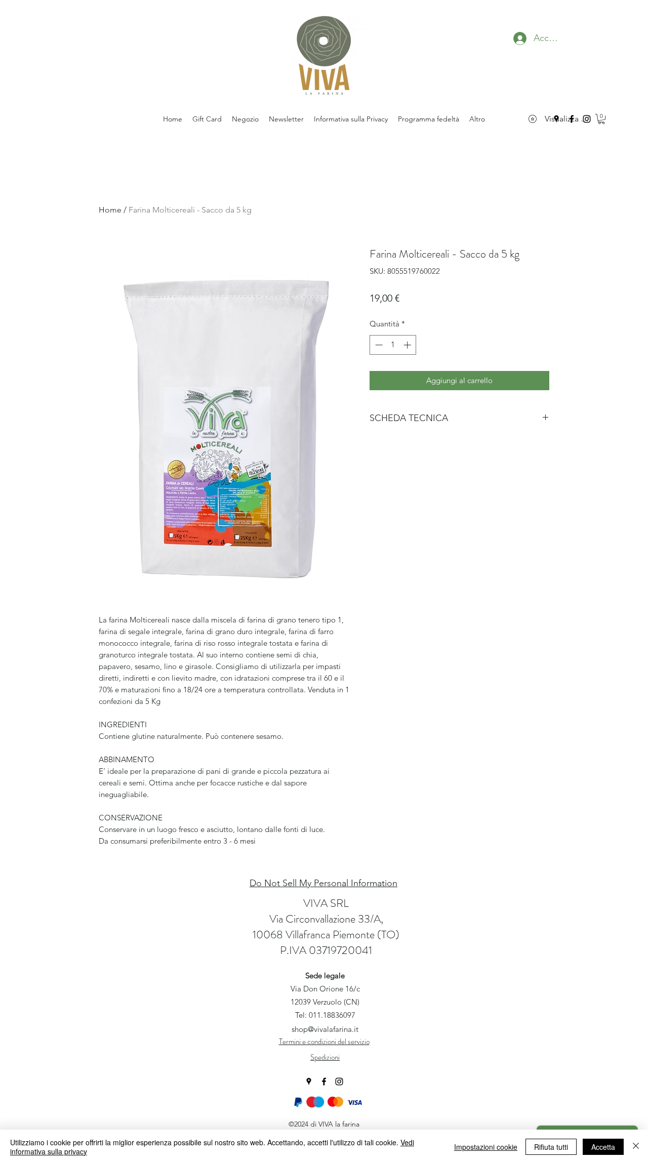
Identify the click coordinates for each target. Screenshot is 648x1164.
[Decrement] (378, 345)
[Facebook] (324, 1081)
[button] (601, 119)
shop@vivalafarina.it (325, 1029)
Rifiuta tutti (551, 1147)
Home (110, 210)
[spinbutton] (393, 345)
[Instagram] (339, 1081)
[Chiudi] (636, 1147)
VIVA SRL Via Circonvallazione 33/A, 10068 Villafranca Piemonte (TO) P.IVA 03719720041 (326, 926)
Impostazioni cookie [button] (485, 1147)
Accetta (603, 1147)
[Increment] (408, 345)
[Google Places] (309, 1081)
